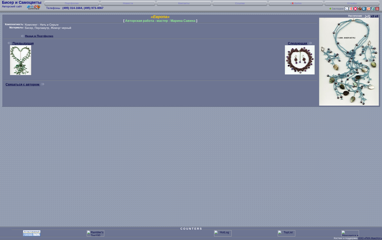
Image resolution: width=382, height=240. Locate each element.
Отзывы (352, 3)
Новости (128, 3)
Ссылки (240, 3)
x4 (376, 16)
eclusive (296, 3)
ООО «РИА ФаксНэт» (370, 238)
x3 (372, 16)
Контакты (183, 3)
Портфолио (72, 3)
